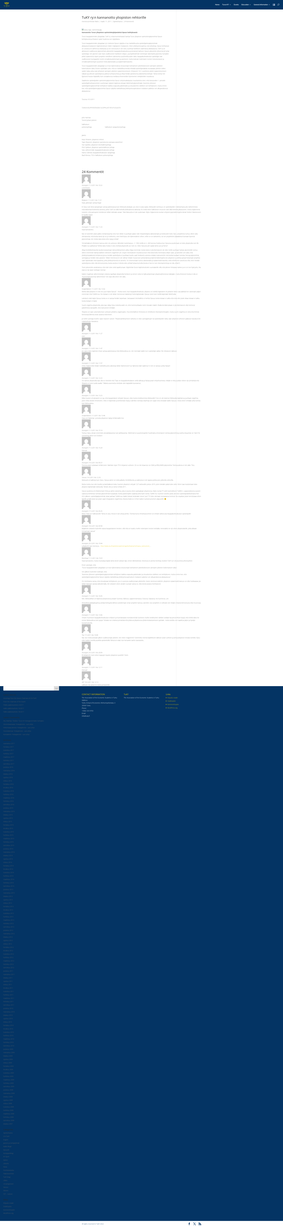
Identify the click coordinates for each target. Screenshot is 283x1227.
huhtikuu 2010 (8, 1035)
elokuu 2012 (7, 944)
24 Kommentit (129, 21)
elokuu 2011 (7, 984)
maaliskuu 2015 (8, 838)
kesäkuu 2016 (8, 787)
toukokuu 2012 (8, 954)
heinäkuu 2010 (8, 1025)
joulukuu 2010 (8, 1008)
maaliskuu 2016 (8, 798)
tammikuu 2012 (8, 967)
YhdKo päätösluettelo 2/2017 (13, 705)
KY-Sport (6, 1157)
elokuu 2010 (7, 1022)
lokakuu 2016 (8, 774)
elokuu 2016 (7, 781)
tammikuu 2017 (8, 764)
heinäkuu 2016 (8, 784)
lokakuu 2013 (8, 896)
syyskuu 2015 (8, 818)
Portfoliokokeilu (8, 1170)
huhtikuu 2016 (8, 794)
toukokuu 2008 (8, 1107)
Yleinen (5, 1187)
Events (236, 5)
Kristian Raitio (94, 21)
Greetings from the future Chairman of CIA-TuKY (19, 698)
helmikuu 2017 (8, 760)
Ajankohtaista (117, 21)
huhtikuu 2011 (8, 995)
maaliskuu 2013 (8, 920)
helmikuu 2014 (8, 883)
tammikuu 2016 (8, 804)
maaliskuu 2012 (8, 961)
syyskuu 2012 (8, 940)
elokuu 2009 (7, 1063)
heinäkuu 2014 (8, 866)
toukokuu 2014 (8, 872)
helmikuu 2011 (8, 1001)
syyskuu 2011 (8, 981)
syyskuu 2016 (8, 777)
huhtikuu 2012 (8, 957)
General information (261, 5)
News (5, 1167)
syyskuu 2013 (8, 900)
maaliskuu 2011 (8, 998)
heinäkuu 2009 (8, 1066)
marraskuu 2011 (9, 974)
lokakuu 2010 (8, 1015)
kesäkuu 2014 (8, 869)
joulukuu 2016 (8, 767)
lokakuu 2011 (8, 978)
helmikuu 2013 (8, 923)
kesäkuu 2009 (8, 1069)
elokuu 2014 (7, 862)
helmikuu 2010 (8, 1042)
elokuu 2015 (7, 821)
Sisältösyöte (7, 1206)
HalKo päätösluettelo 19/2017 (13, 708)
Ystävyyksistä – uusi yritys (24, 724)
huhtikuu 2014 (8, 876)
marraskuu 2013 (9, 893)
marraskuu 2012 (9, 934)
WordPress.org (8, 1213)
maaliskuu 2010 (8, 1039)
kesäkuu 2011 (8, 988)
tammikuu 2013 (8, 927)
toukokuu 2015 (8, 832)
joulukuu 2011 (8, 971)
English (5, 1140)
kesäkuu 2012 (8, 951)
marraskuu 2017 (9, 743)
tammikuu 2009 (8, 1086)
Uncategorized (8, 1184)
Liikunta (6, 1163)
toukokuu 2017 (8, 750)
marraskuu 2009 (9, 1052)
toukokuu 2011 (8, 991)
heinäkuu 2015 (8, 825)
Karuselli (6, 1150)
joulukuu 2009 (8, 1049)
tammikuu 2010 (8, 1046)
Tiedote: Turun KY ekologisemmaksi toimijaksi (28, 721)
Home (217, 5)
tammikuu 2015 (8, 845)
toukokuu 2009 (8, 1073)
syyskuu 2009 (8, 1059)
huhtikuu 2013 (8, 917)
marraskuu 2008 (9, 1093)
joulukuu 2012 (8, 930)
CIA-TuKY (6, 1136)
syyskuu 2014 (8, 859)
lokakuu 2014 (8, 855)
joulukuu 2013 (8, 889)
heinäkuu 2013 (8, 906)
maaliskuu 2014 (8, 879)
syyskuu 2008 (8, 1100)
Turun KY (225, 5)
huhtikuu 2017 (8, 754)
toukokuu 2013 (8, 913)
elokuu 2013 (7, 903)
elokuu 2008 (7, 1103)
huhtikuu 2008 (8, 1110)
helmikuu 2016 (8, 801)
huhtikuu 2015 (8, 835)
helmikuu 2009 (8, 1083)
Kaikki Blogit (7, 1146)
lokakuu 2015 (8, 815)
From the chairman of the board (14, 702)
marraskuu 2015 (9, 811)
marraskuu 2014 (9, 852)
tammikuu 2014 (8, 886)
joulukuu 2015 (8, 808)
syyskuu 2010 (8, 1018)
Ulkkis (5, 1180)
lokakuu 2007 (8, 1124)
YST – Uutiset (7, 1194)
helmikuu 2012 (8, 964)
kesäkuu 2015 (8, 828)
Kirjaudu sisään (8, 1203)
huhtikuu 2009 (8, 1076)
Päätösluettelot (8, 1174)
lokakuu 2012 (8, 937)
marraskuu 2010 (9, 1012)
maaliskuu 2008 (8, 1114)
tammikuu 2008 (8, 1120)
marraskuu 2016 (9, 771)
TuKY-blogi (6, 1177)
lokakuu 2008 (8, 1097)
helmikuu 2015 (8, 842)
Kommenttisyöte (9, 1210)
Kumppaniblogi (8, 1153)
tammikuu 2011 (8, 1005)
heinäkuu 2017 (8, 747)
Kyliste (5, 1160)
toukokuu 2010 (8, 1032)
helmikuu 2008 (8, 1117)
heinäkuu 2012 (8, 947)
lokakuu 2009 (8, 1056)
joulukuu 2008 (8, 1090)
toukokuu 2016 (8, 791)
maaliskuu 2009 (8, 1080)
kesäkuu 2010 (8, 1029)
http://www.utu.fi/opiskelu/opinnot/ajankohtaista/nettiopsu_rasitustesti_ (125, 546)
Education (245, 5)
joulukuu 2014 (8, 849)
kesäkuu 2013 (8, 910)
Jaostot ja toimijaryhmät (11, 1143)
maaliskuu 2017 (8, 757)
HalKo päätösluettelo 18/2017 (13, 712)
